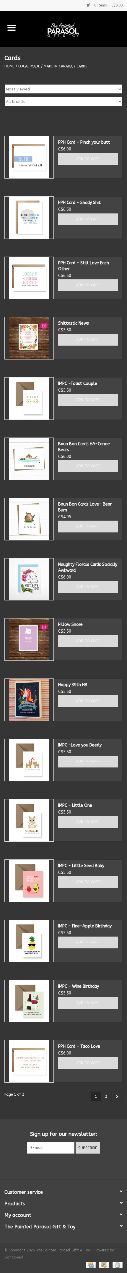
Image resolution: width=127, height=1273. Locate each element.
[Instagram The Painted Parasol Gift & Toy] (69, 1165)
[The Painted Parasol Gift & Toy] (75, 28)
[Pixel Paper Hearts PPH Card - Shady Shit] (29, 218)
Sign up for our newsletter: (63, 1134)
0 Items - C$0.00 (108, 5)
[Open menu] (11, 27)
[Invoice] (116, 1265)
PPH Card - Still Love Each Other (83, 265)
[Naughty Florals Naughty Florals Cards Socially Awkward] (29, 579)
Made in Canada (58, 66)
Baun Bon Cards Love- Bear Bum (85, 507)
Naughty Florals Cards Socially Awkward (87, 567)
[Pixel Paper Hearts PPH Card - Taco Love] (29, 1061)
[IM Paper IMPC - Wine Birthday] (29, 1001)
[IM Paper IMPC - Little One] (29, 820)
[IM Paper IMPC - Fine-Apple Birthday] (29, 941)
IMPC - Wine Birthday (78, 986)
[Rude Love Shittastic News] (29, 338)
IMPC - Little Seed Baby (81, 865)
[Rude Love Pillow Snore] (29, 639)
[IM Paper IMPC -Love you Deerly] (29, 760)
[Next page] (116, 1096)
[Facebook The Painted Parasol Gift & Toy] (58, 1165)
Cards (81, 66)
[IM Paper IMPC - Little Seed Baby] (29, 881)
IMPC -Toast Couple (77, 383)
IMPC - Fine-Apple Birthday (85, 926)
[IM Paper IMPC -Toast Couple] (29, 399)
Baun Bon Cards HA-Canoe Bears (84, 446)
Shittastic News (73, 323)
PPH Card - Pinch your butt (84, 142)
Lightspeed (13, 1257)
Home (9, 66)
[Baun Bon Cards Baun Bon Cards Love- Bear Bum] (29, 519)
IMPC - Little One (75, 805)
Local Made (29, 66)
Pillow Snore (70, 624)
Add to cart (88, 159)
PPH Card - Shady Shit (79, 202)
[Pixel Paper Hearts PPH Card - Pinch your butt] (29, 157)
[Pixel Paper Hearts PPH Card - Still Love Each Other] (29, 278)
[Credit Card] (90, 1265)
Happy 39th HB (72, 684)
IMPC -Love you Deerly (80, 745)
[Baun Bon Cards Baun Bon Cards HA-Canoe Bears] (29, 459)
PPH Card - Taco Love (79, 1046)
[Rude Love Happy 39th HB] (29, 700)
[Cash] (103, 1265)
